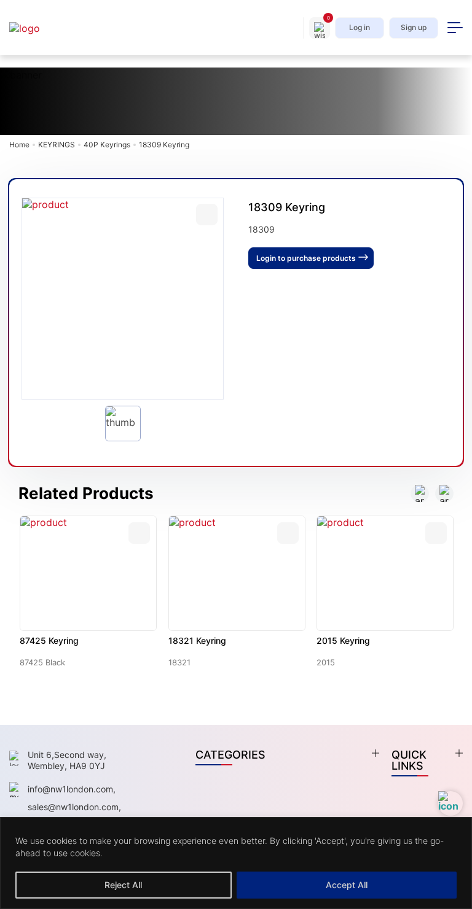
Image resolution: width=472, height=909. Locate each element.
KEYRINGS (56, 145)
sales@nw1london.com (73, 807)
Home (19, 145)
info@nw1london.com (70, 789)
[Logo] (37, 27)
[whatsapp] (450, 803)
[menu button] (455, 27)
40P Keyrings (107, 145)
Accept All (347, 885)
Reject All (123, 885)
